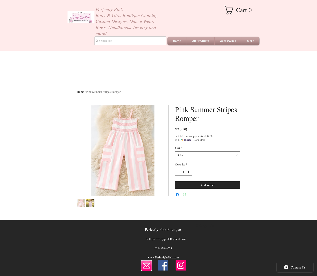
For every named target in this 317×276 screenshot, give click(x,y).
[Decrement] (178, 171)
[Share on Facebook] (177, 194)
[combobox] (207, 155)
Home (80, 92)
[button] (240, 10)
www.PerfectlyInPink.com (163, 257)
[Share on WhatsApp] (184, 194)
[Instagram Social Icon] (181, 265)
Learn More (199, 139)
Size (178, 147)
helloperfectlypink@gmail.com (166, 239)
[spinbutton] (183, 171)
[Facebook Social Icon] (163, 265)
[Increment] (188, 171)
